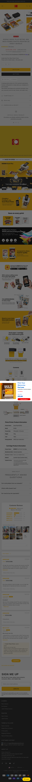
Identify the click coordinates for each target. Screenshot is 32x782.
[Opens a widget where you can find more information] (26, 779)
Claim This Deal (24, 399)
